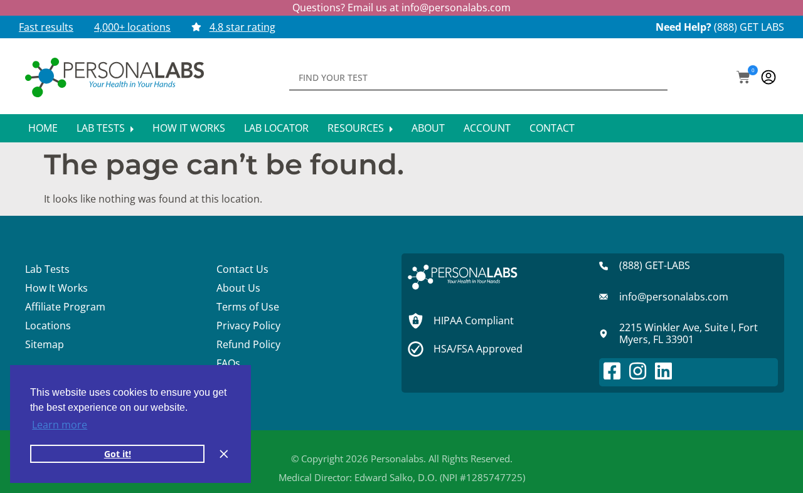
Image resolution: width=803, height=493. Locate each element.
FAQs (228, 363)
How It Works (188, 128)
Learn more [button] (59, 425)
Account (487, 128)
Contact (552, 128)
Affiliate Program (65, 307)
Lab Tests (102, 128)
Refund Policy (248, 344)
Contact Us (242, 269)
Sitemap (44, 344)
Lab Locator (276, 128)
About (428, 128)
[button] (743, 78)
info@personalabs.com (456, 7)
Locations (48, 325)
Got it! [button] (117, 454)
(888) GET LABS (749, 27)
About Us (238, 288)
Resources (356, 128)
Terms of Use (247, 307)
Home (43, 128)
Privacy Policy (248, 325)
